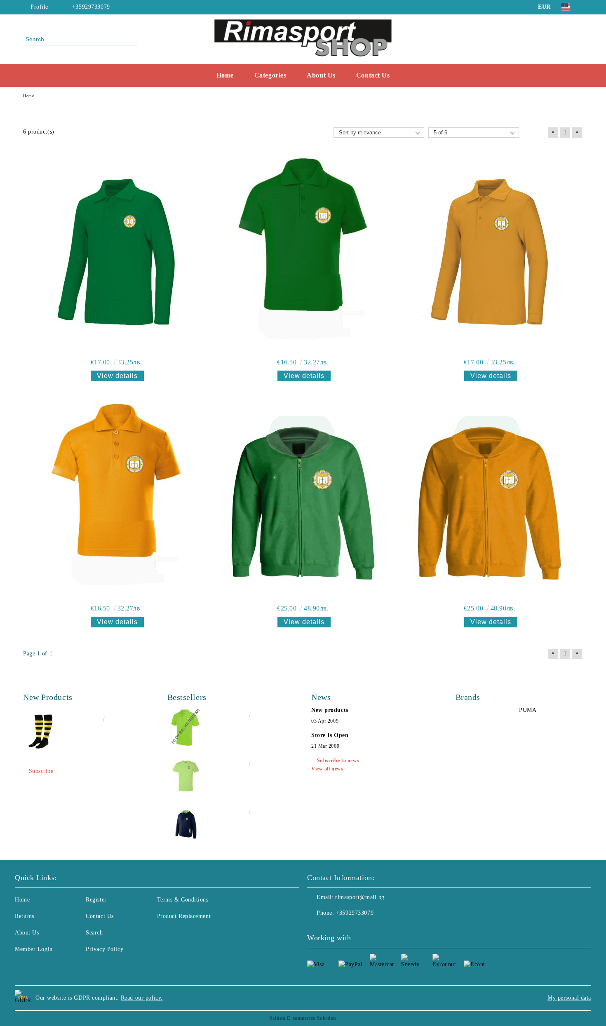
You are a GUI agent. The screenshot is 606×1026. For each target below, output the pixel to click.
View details (117, 375)
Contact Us (373, 75)
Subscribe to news (338, 760)
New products (329, 710)
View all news (327, 769)
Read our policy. (142, 998)
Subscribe (41, 771)
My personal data (569, 998)
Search (94, 933)
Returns (24, 916)
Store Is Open (329, 735)
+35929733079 (91, 7)
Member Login (34, 949)
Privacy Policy (104, 949)
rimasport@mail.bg (360, 897)
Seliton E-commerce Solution (303, 1018)
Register (96, 900)
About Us (321, 75)
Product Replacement (184, 916)
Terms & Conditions (183, 900)
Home (225, 75)
